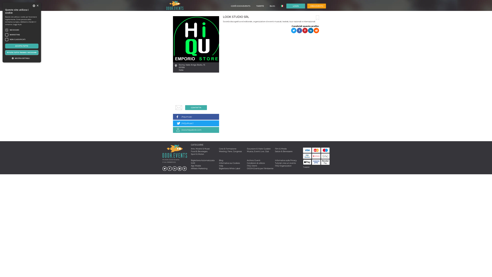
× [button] (37, 6)
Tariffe (260, 6)
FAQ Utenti (252, 166)
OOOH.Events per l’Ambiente (260, 168)
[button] (21, 58)
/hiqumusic (186, 117)
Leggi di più (17, 24)
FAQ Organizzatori (283, 166)
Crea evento (316, 6)
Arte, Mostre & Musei (200, 149)
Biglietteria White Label (229, 168)
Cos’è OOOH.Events (240, 6)
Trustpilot (306, 167)
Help (221, 166)
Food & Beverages (199, 151)
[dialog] (22, 32)
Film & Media (281, 149)
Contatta (196, 107)
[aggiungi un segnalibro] (317, 17)
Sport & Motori (197, 154)
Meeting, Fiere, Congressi (230, 151)
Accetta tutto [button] (21, 46)
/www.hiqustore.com (191, 130)
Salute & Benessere (284, 151)
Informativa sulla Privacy (286, 160)
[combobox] (34, 5)
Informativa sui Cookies (229, 163)
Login (296, 6)
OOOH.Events (173, 160)
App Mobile (196, 166)
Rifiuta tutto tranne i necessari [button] (22, 52)
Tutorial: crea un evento (285, 163)
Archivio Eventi (253, 160)
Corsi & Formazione (227, 149)
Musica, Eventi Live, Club (258, 151)
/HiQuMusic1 (187, 123)
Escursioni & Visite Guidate (259, 149)
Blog (272, 6)
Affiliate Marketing (199, 168)
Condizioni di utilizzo (256, 163)
